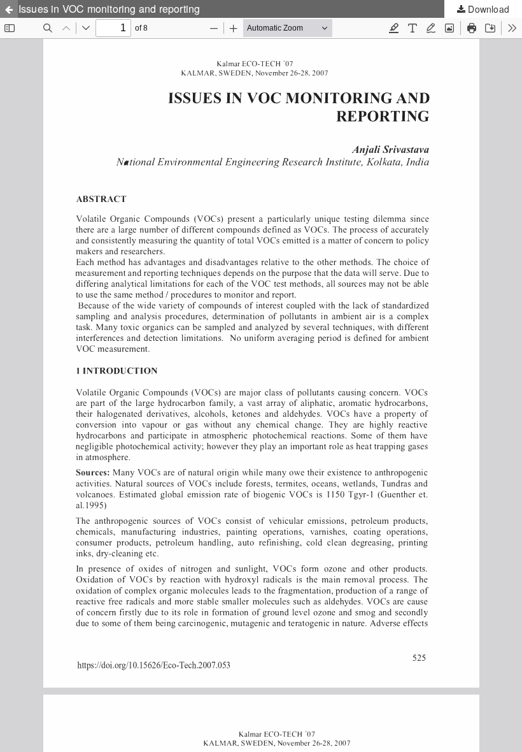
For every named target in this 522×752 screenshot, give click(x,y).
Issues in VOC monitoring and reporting (109, 8)
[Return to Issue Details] (9, 9)
